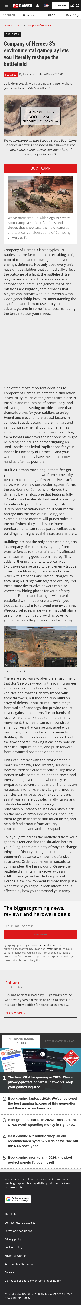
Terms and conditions (18, 1231)
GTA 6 (51, 15)
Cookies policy (13, 1247)
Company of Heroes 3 (39, 25)
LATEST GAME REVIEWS (60, 1041)
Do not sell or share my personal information (33, 1280)
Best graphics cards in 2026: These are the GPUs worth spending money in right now (42, 1122)
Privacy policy (13, 1239)
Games (8, 25)
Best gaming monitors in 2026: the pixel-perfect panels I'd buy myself (40, 1160)
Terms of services (49, 945)
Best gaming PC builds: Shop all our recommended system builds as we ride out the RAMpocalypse (43, 1141)
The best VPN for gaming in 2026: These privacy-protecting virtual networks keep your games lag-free (40, 1082)
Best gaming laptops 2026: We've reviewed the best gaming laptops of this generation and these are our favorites (42, 1103)
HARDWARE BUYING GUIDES (21, 1041)
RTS (20, 25)
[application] (40, 115)
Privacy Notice (53, 948)
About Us (10, 1214)
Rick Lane (29, 74)
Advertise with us (15, 1256)
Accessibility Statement (19, 1264)
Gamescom (30, 15)
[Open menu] (6, 5)
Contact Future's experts (20, 1222)
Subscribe (60, 5)
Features (10, 74)
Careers (9, 1272)
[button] (78, 6)
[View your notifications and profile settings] (37, 5)
